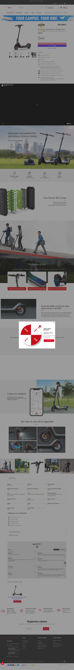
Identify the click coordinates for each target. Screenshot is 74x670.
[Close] (54, 323)
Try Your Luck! (49, 340)
